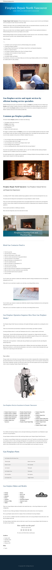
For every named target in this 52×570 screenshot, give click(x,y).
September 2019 (7, 539)
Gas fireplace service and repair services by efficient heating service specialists (20, 44)
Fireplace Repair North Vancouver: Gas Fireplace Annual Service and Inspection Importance (22, 48)
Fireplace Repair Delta (25, 415)
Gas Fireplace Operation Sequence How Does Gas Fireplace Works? (18, 51)
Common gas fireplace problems (10, 46)
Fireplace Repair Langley (41, 425)
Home (14, 10)
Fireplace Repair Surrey (25, 416)
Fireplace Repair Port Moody (42, 420)
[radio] (21, 530)
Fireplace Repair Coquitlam (10, 413)
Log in (5, 548)
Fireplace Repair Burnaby (25, 412)
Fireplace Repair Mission (9, 418)
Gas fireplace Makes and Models (11, 56)
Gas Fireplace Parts (8, 54)
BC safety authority (14, 59)
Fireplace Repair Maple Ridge (26, 421)
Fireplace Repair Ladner (25, 413)
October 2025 (7, 538)
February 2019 (7, 543)
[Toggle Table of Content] (4, 42)
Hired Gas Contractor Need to (10, 49)
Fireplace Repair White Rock (42, 418)
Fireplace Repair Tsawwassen (10, 415)
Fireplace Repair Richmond (10, 416)
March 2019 (6, 541)
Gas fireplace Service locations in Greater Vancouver (15, 53)
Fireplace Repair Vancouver (10, 412)
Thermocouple (7, 461)
